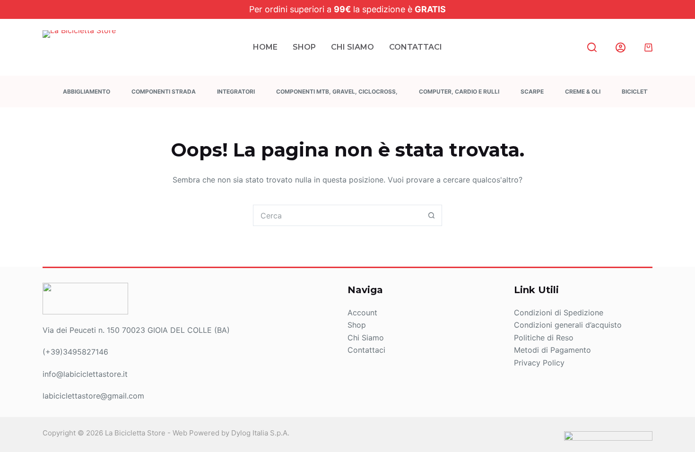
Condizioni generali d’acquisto (568, 325)
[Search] (592, 47)
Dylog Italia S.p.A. (260, 432)
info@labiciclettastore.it (85, 374)
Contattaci (415, 47)
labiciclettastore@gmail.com (93, 395)
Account (362, 312)
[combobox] (337, 215)
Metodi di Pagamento (552, 350)
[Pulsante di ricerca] (431, 215)
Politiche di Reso (543, 337)
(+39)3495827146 (75, 351)
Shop (304, 47)
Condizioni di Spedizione (558, 312)
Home (265, 47)
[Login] (621, 47)
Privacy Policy (539, 362)
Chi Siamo (352, 47)
